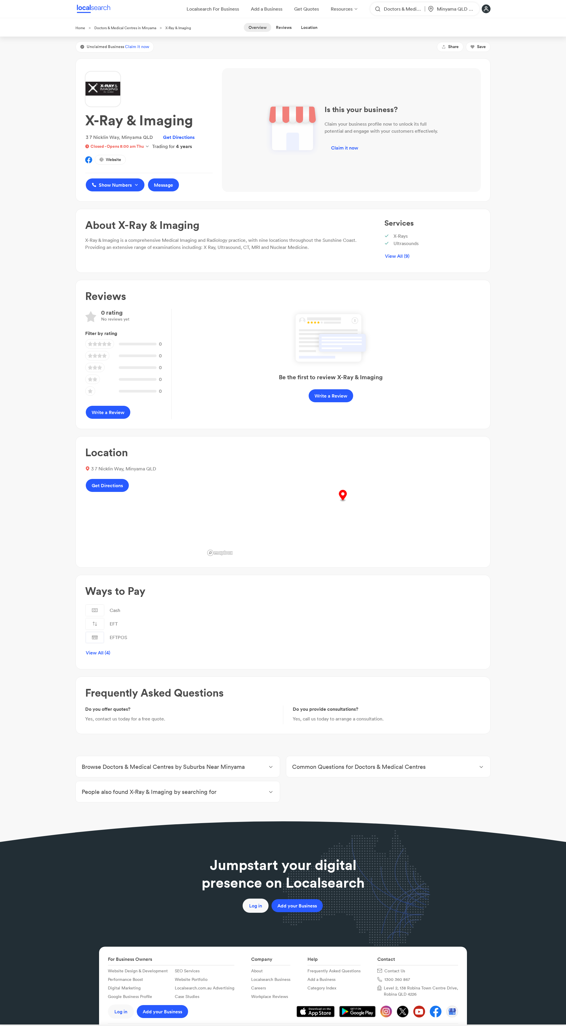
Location (309, 27)
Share (453, 46)
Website (113, 159)
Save (481, 46)
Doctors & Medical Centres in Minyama (125, 28)
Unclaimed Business (118, 46)
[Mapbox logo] (220, 552)
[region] (343, 502)
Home (80, 28)
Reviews (284, 27)
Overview (257, 27)
